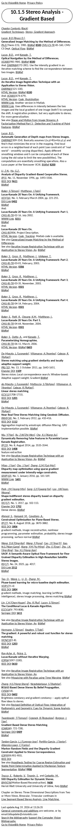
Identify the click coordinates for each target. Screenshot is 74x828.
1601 (18, 479)
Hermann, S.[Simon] (12, 630)
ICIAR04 (5, 728)
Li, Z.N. (5, 171)
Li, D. (24, 579)
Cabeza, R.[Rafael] (23, 387)
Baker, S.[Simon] (10, 191)
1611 (19, 613)
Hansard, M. (21, 516)
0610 (14, 664)
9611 (14, 181)
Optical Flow (18, 48)
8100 (29, 92)
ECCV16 (5, 609)
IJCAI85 (5, 62)
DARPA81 (6, 89)
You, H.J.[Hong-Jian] (25, 550)
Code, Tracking (26, 236)
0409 (19, 732)
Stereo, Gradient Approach (40, 32)
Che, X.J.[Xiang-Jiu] (46, 435)
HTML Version (9, 92)
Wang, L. (15, 579)
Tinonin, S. (32, 776)
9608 (50, 782)
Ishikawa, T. (44, 256)
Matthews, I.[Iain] (30, 191)
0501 (21, 287)
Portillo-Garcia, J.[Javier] (52, 741)
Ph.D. (4, 45)
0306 (21, 267)
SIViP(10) (6, 476)
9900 (29, 769)
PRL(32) (5, 367)
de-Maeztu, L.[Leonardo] (15, 384)
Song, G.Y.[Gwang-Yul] (39, 489)
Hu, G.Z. (14, 171)
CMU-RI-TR (7, 215)
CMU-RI (5, 233)
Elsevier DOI (8, 371)
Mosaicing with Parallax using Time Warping (36, 678)
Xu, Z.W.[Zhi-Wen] (25, 435)
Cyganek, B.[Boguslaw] (41, 718)
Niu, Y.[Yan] (7, 435)
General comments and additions (19, 811)
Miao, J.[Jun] (8, 465)
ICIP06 (4, 660)
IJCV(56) (5, 198)
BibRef (31, 45)
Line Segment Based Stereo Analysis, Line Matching (30, 799)
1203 (14, 643)
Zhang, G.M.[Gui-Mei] (43, 465)
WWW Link (7, 103)
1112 (14, 422)
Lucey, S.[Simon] (50, 603)
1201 (14, 398)
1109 (18, 371)
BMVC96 (6, 782)
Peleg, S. (21, 653)
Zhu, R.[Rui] (33, 603)
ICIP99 (4, 755)
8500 (38, 45)
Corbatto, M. (52, 776)
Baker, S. (6, 256)
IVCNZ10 (6, 640)
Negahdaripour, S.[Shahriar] (45, 684)
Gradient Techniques (12, 32)
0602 (14, 694)
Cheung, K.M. (29, 317)
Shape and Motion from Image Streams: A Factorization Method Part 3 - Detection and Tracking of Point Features (35, 124)
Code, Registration (28, 99)
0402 (14, 201)
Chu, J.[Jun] (23, 465)
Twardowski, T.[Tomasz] (14, 718)
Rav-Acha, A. (8, 653)
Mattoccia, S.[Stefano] (42, 384)
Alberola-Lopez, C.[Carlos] (15, 745)
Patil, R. (16, 317)
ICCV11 (5, 394)
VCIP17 (5, 586)
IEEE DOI (6, 181)
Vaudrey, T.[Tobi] (34, 630)
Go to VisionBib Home (13, 3)
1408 (14, 449)
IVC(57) (5, 503)
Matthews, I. (30, 256)
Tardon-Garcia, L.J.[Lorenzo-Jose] (19, 741)
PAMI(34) (6, 418)
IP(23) (4, 445)
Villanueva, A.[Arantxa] (43, 353)
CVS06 (4, 691)
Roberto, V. (19, 776)
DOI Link (6, 201)
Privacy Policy (34, 3)
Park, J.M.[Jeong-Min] (13, 489)
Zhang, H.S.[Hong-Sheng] (15, 684)
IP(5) (4, 178)
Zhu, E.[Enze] (53, 547)
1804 (14, 589)
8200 (52, 164)
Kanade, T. (25, 55)
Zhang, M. (34, 579)
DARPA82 (6, 140)
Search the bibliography (14, 818)
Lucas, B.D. (7, 55)
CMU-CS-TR (48, 45)
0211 (18, 219)
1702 (18, 506)
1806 (14, 526)
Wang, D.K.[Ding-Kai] (13, 543)
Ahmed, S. (7, 516)
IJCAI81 (11, 96)
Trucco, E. (6, 776)
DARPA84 (12, 65)
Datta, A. (17, 337)
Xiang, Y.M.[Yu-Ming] (33, 547)
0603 (29, 347)
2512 (14, 567)
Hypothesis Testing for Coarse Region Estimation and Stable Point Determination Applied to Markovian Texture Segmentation (35, 766)
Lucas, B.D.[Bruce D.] (13, 38)
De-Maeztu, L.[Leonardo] (15, 353)
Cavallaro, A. (36, 516)
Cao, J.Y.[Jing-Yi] (52, 543)
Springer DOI (8, 613)
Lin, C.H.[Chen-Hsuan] (13, 603)
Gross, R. (17, 256)
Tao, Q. (5, 579)
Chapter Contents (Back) (14, 28)
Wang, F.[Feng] (34, 543)
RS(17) (5, 564)
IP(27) (4, 523)
